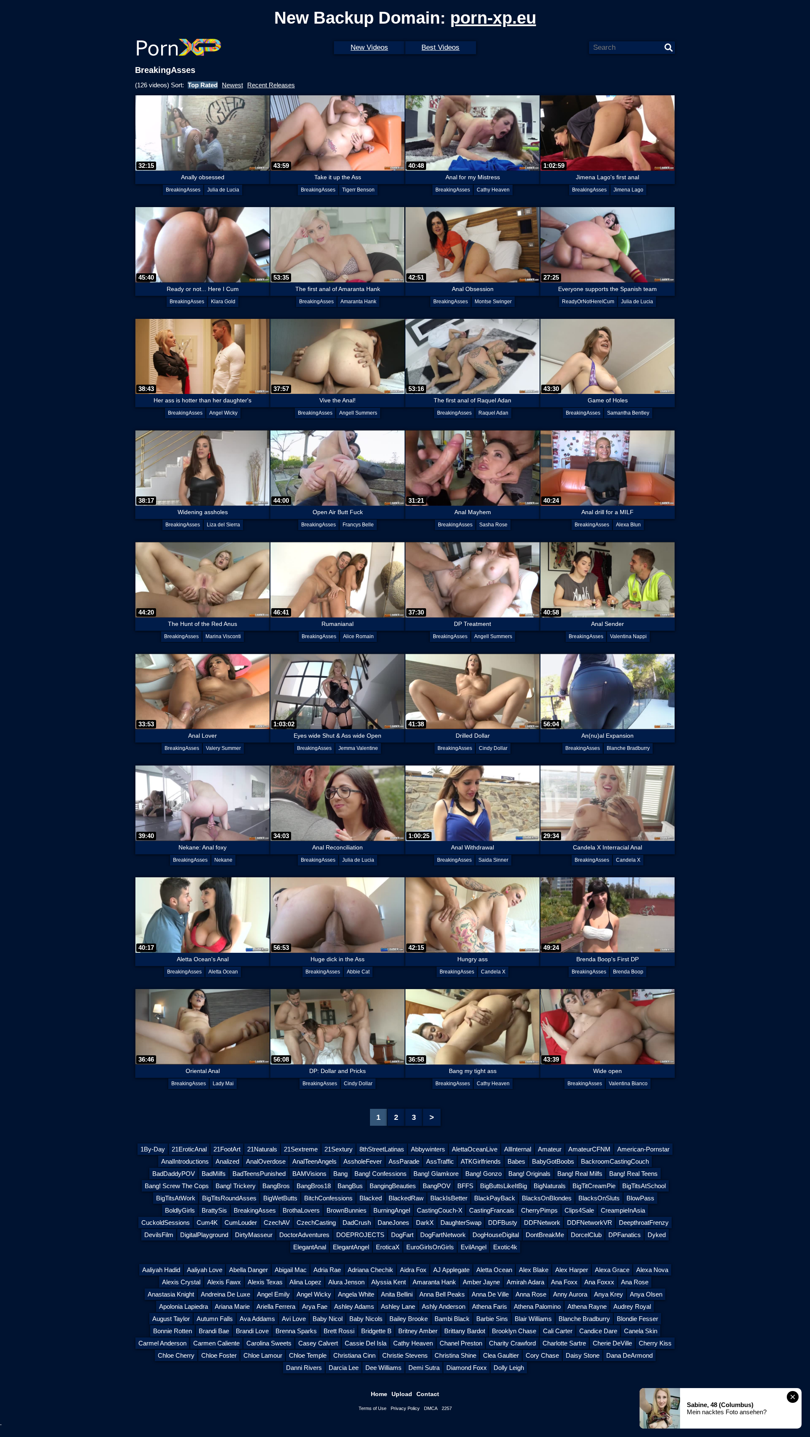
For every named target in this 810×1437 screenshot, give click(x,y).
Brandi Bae (214, 1331)
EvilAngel (473, 1247)
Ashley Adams (354, 1306)
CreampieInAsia (623, 1210)
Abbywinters (428, 1149)
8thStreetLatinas (381, 1149)
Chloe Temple (308, 1355)
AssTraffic (440, 1161)
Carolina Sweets (269, 1343)
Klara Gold (223, 302)
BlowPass (640, 1198)
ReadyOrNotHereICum (588, 302)
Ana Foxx (564, 1282)
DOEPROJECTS (360, 1234)
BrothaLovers (301, 1210)
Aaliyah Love (204, 1269)
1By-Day (152, 1149)
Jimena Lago (628, 190)
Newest (232, 85)
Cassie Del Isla (365, 1343)
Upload (402, 1394)
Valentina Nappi (628, 636)
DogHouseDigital (495, 1234)
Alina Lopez (305, 1282)
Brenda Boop (628, 972)
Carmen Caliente (216, 1343)
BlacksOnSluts (599, 1198)
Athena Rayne (587, 1306)
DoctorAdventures (304, 1234)
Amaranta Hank (358, 302)
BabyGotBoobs (553, 1161)
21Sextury (338, 1149)
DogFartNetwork (443, 1234)
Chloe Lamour (262, 1355)
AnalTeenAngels (314, 1161)
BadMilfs (214, 1173)
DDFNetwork (542, 1222)
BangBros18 (314, 1185)
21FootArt (226, 1149)
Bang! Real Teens (633, 1173)
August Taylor (171, 1318)
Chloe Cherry (176, 1355)
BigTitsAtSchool (644, 1185)
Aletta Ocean (223, 972)
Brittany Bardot (464, 1331)
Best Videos (440, 47)
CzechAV (277, 1222)
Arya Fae (314, 1306)
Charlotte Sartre (564, 1343)
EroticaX (388, 1247)
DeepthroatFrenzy (644, 1222)
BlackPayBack (494, 1198)
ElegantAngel (351, 1247)
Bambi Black (452, 1318)
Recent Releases (271, 85)
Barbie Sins (492, 1318)
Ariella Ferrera (275, 1306)
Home (379, 1394)
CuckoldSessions (165, 1222)
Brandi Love (252, 1331)
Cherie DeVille (612, 1343)
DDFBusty (502, 1222)
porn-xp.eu (493, 17)
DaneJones (393, 1222)
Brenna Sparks (296, 1331)
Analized (227, 1161)
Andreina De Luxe (225, 1294)
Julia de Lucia (223, 190)
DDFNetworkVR (589, 1222)
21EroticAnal (189, 1149)
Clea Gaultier (501, 1355)
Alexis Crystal (181, 1282)
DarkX (425, 1222)
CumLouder (240, 1222)
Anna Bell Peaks (442, 1294)
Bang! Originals (529, 1173)
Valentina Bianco (628, 1084)
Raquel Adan (493, 413)
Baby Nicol (328, 1318)
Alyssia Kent (388, 1282)
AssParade (404, 1161)
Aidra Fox (413, 1269)
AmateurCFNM (589, 1149)
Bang (340, 1173)
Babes (516, 1161)
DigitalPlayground (204, 1234)
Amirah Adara (525, 1282)
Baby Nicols (366, 1318)
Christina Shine (455, 1355)
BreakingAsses (183, 190)
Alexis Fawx (224, 1282)
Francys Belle (358, 525)
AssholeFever (362, 1161)
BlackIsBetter (448, 1198)
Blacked (370, 1198)
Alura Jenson (346, 1282)
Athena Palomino (537, 1306)
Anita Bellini (397, 1294)
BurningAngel (391, 1210)
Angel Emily (273, 1294)
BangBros (276, 1185)
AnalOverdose (266, 1161)
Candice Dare (598, 1331)
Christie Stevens (405, 1355)
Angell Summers (358, 413)
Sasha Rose (493, 525)
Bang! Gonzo (483, 1173)
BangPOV (437, 1185)
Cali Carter (557, 1331)
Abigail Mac (291, 1269)
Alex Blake (533, 1269)
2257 (447, 1408)
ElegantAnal (309, 1247)
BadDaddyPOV (173, 1173)
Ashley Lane (398, 1306)
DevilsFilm (158, 1234)
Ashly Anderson (443, 1306)
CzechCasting (316, 1222)
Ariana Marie (232, 1306)
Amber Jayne (481, 1282)
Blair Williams (533, 1318)
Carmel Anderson (162, 1343)
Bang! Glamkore (436, 1173)
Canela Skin (640, 1331)
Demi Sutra (424, 1367)
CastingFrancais (491, 1210)
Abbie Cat (358, 972)
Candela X (628, 860)
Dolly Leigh (509, 1367)
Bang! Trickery (236, 1185)
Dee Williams (383, 1367)
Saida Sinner (493, 860)
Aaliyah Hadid (161, 1269)
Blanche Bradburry (628, 748)
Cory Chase (542, 1355)
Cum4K (207, 1222)
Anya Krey (608, 1294)
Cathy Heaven (493, 190)
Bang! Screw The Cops (177, 1185)
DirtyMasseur (254, 1234)
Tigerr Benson (358, 190)
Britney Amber (417, 1331)
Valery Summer (223, 748)
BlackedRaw (406, 1198)
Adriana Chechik (370, 1269)
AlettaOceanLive (474, 1149)
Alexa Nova (652, 1269)
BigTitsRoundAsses (229, 1198)
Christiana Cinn (354, 1355)
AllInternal (517, 1149)
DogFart (402, 1234)
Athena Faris (489, 1306)
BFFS (465, 1185)
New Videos (369, 47)
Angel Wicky (223, 413)
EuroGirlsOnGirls (430, 1247)
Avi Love (294, 1318)
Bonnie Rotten (172, 1331)
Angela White (356, 1294)
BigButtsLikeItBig (503, 1185)
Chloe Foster (219, 1355)
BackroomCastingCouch (615, 1161)
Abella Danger (248, 1269)
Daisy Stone (582, 1355)
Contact (427, 1394)
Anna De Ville (490, 1294)
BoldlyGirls (180, 1210)
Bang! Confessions (380, 1173)
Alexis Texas (265, 1282)
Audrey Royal (632, 1306)
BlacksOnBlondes (547, 1198)
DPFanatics (624, 1234)
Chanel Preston (461, 1343)
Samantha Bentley (628, 413)
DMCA (430, 1408)
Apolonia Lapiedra (183, 1306)
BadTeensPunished (259, 1173)
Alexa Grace (612, 1269)
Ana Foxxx (599, 1282)
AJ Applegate (451, 1269)
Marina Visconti (223, 636)
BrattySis (214, 1210)
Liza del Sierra (223, 525)
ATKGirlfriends (481, 1161)
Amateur (550, 1149)
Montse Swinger (493, 302)
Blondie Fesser (637, 1318)
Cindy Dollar (493, 748)
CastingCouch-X (439, 1210)
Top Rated (203, 85)
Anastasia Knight (171, 1294)
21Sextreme (301, 1149)
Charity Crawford (512, 1343)
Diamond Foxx (466, 1367)
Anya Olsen (646, 1294)
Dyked (657, 1234)
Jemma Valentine (358, 748)
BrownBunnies (347, 1210)
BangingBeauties (393, 1185)
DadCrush (357, 1222)
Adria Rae (327, 1269)
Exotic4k (505, 1247)
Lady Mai (223, 1084)
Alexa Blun (628, 525)
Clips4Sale (579, 1210)
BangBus (350, 1185)
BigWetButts (280, 1198)
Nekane (223, 860)
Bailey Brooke (408, 1318)
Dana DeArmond (629, 1355)
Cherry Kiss (655, 1343)
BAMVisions (309, 1173)
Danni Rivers (304, 1367)
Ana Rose (634, 1282)
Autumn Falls (215, 1318)
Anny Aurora (570, 1294)
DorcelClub (586, 1234)
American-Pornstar (643, 1149)
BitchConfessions (328, 1198)
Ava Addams (257, 1318)
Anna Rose (531, 1294)
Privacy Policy (405, 1408)
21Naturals (262, 1149)
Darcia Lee (344, 1367)
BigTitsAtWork (175, 1198)
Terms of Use (372, 1408)
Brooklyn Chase (514, 1331)
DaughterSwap (460, 1222)
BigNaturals (550, 1185)
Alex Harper (571, 1269)
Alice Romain (358, 636)
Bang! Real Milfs (579, 1173)
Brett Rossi (339, 1331)
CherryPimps (539, 1210)
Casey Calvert (318, 1343)
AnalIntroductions (185, 1161)
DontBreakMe (545, 1234)
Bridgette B (376, 1331)
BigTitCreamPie (594, 1185)
